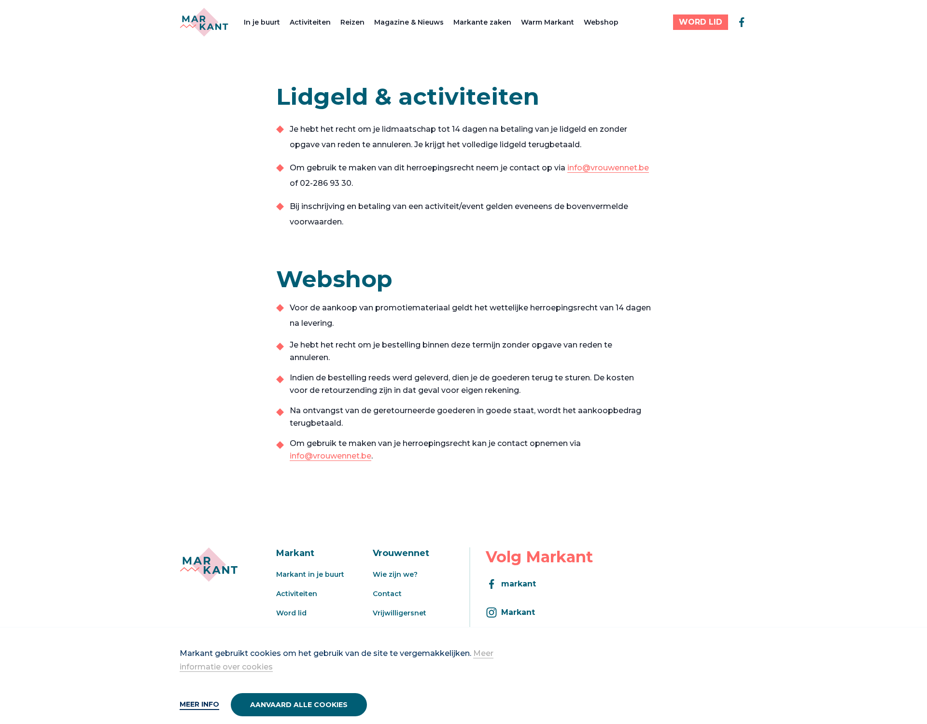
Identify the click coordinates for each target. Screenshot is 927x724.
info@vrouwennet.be (608, 167)
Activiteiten (310, 22)
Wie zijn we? (395, 574)
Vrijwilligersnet (399, 613)
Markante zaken (482, 22)
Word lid (291, 613)
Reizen (352, 22)
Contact (387, 593)
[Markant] (204, 22)
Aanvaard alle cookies (299, 704)
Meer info (199, 704)
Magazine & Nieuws (409, 22)
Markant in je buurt (310, 574)
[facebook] (741, 22)
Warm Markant (547, 22)
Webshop (601, 22)
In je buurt (262, 22)
